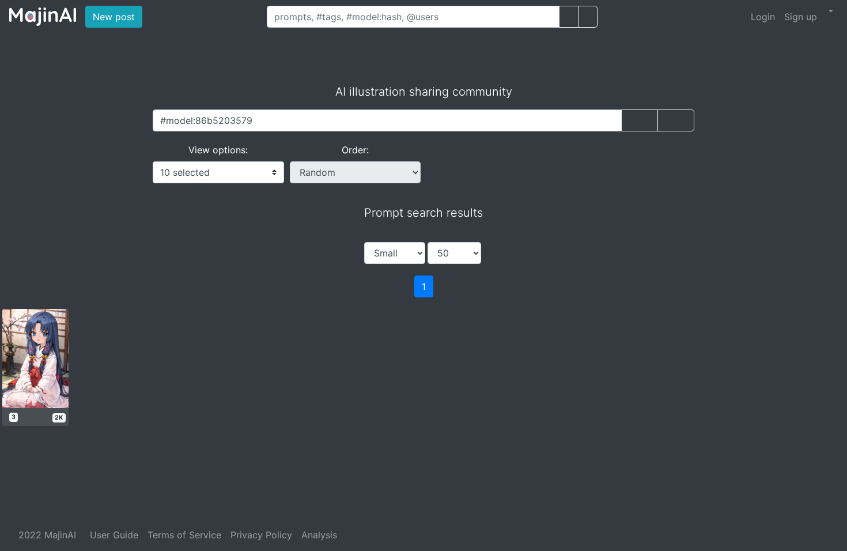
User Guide (114, 535)
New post (117, 16)
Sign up (800, 16)
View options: (218, 150)
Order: (355, 150)
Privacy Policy (261, 535)
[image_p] (588, 17)
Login (763, 16)
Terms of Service (184, 535)
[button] (830, 11)
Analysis (319, 535)
